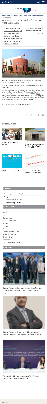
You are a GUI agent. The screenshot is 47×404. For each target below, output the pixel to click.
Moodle (5, 223)
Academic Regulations (12, 203)
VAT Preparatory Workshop (11, 171)
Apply (5, 212)
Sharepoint (6, 229)
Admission (6, 240)
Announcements (24, 104)
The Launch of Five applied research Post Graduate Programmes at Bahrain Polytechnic (21, 377)
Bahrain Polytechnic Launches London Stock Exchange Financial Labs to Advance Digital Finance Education (22, 289)
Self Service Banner (9, 221)
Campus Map (7, 218)
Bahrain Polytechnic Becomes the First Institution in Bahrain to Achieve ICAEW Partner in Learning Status (22, 333)
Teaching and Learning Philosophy (17, 194)
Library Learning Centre (11, 231)
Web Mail (6, 226)
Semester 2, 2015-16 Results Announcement (33, 172)
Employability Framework (11, 242)
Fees (4, 215)
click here (5, 87)
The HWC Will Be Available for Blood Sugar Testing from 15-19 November (34, 146)
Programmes (9, 197)
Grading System (8, 237)
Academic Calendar (9, 234)
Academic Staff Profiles (13, 200)
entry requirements (8, 92)
